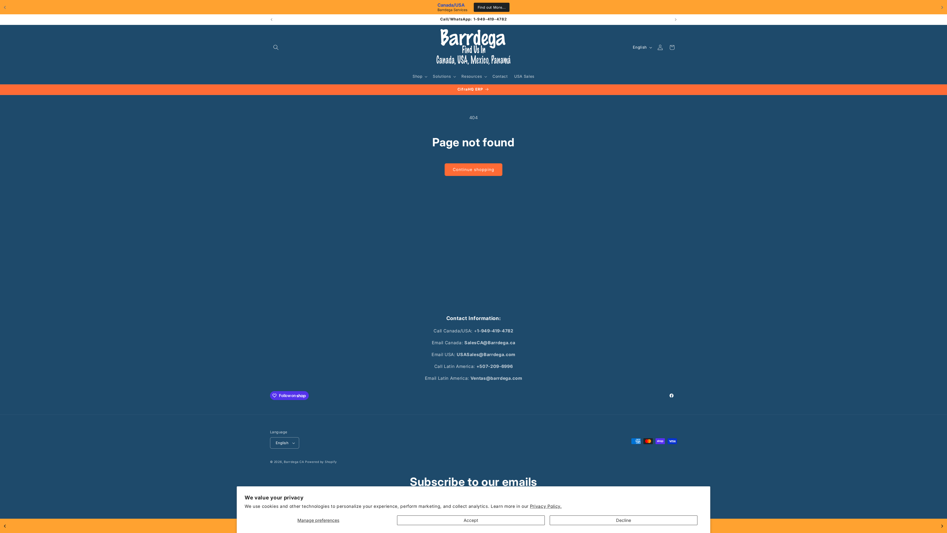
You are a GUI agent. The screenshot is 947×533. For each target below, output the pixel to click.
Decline (623, 520)
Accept (471, 520)
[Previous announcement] (271, 19)
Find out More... (492, 7)
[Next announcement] (675, 19)
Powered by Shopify (321, 462)
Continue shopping (473, 169)
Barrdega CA (294, 462)
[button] (276, 47)
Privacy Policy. (546, 506)
